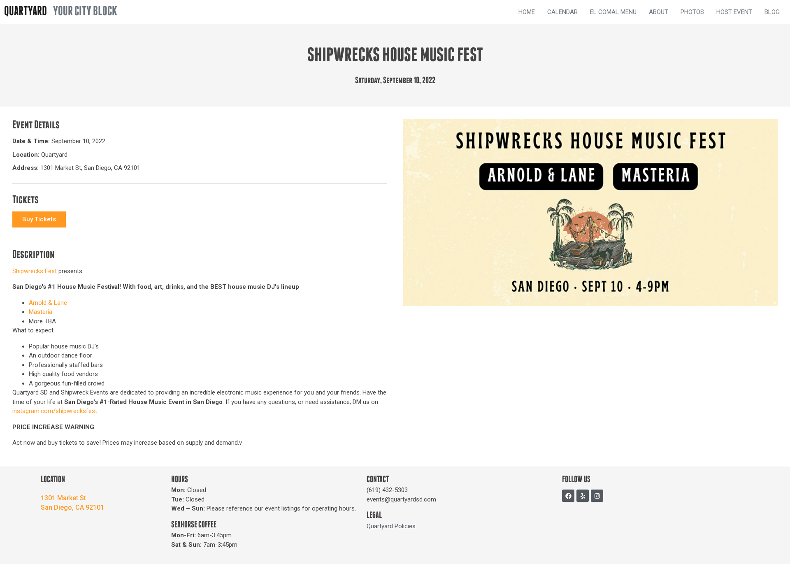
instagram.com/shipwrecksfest (54, 411)
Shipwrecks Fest (34, 271)
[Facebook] (568, 496)
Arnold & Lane (48, 302)
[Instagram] (597, 496)
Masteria (40, 312)
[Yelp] (582, 496)
